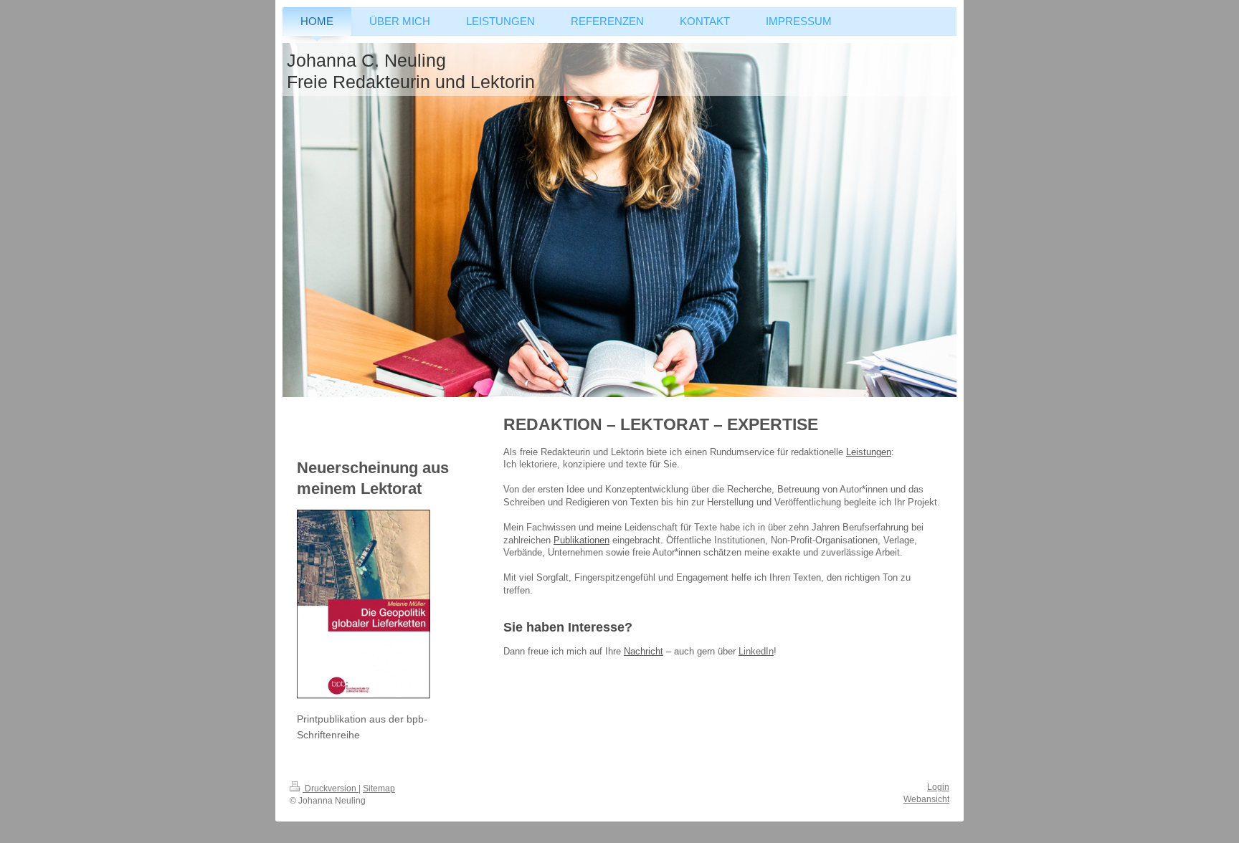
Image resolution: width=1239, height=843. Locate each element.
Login (938, 787)
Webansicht (926, 799)
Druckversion (331, 789)
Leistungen (868, 452)
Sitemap (379, 789)
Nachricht (643, 651)
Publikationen (581, 540)
